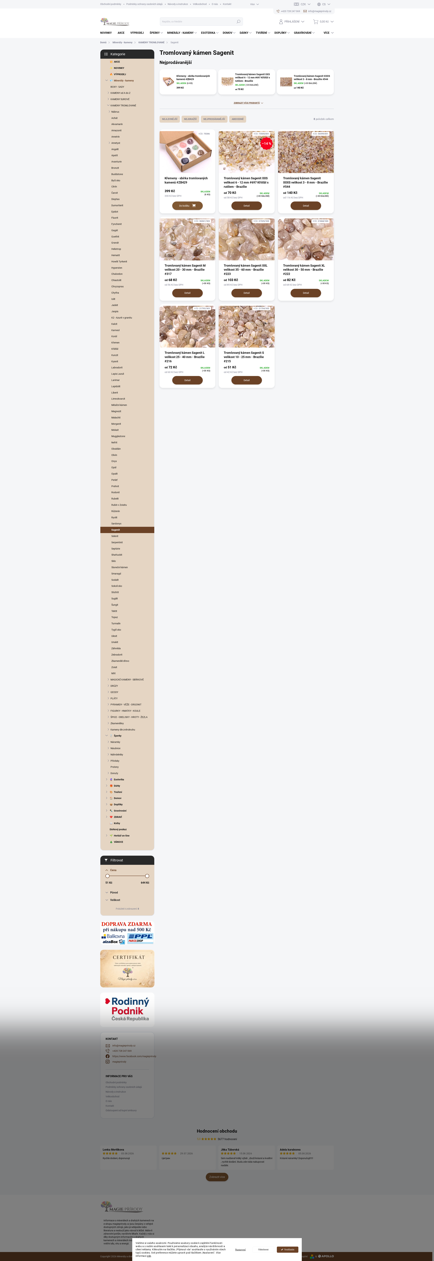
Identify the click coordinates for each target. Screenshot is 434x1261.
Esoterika (119, 779)
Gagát (114, 230)
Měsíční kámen (119, 405)
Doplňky (118, 804)
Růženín (115, 511)
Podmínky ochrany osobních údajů (144, 4)
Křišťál (114, 349)
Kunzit (114, 355)
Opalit (114, 473)
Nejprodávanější (214, 119)
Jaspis (114, 311)
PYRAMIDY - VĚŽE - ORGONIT (126, 704)
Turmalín (116, 623)
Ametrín (115, 136)
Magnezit (116, 411)
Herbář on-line (122, 835)
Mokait (115, 430)
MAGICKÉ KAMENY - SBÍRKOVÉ (127, 679)
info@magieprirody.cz (123, 1045)
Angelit (115, 149)
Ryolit (114, 517)
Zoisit (114, 667)
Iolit (113, 299)
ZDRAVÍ (118, 817)
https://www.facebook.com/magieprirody (134, 1056)
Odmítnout (263, 1249)
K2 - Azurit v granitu (121, 317)
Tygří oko (116, 629)
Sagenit (115, 529)
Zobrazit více (217, 1177)
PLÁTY (114, 698)
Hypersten (116, 267)
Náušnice (115, 748)
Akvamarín (117, 124)
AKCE (117, 61)
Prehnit (115, 486)
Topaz (114, 617)
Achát (114, 118)
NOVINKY (119, 68)
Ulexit (114, 636)
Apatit (114, 155)
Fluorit (114, 217)
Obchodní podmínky (110, 4)
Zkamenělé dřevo (120, 661)
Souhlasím (289, 1249)
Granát (115, 242)
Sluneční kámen (119, 567)
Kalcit (114, 324)
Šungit (114, 604)
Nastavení (240, 1249)
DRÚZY (114, 686)
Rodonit (115, 492)
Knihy (117, 823)
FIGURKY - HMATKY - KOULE (125, 710)
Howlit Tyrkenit (119, 261)
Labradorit (117, 367)
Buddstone (117, 174)
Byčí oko (115, 180)
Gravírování (120, 810)
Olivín (114, 455)
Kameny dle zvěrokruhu (123, 729)
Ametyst (115, 143)
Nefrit (114, 442)
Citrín (114, 186)
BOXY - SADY (117, 86)
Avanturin (116, 161)
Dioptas (115, 199)
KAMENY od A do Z (120, 93)
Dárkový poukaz (118, 829)
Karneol (115, 330)
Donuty (114, 773)
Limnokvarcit (118, 398)
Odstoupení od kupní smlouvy (121, 1110)
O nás (215, 4)
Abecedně (238, 119)
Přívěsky (115, 760)
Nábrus (115, 111)
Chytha (115, 292)
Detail (247, 205)
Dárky (117, 785)
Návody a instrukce (178, 4)
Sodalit (115, 580)
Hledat (238, 21)
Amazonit (116, 130)
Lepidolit (115, 386)
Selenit (114, 536)
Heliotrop (116, 249)
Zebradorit (116, 654)
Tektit (114, 611)
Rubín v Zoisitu (119, 505)
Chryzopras (117, 286)
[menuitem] (107, 33)
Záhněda (116, 648)
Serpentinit (117, 542)
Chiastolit (116, 280)
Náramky (115, 742)
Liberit (114, 392)
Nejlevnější (169, 119)
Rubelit (115, 498)
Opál (113, 467)
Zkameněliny (117, 723)
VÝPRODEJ (120, 74)
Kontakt (227, 4)
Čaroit (114, 192)
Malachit (116, 417)
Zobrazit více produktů (247, 103)
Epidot (114, 211)
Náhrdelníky (117, 754)
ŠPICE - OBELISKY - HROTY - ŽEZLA (129, 717)
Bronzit (115, 168)
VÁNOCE (118, 842)
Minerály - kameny (124, 80)
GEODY (114, 692)
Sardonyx (116, 523)
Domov (117, 798)
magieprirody (119, 1061)
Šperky (117, 735)
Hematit (115, 255)
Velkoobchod (200, 4)
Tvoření (118, 792)
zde (149, 1256)
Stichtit (115, 592)
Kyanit (114, 361)
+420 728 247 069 (122, 1051)
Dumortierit (117, 205)
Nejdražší (190, 119)
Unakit (114, 642)
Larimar (115, 380)
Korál (114, 336)
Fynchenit (116, 224)
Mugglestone (118, 436)
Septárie (115, 548)
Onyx (114, 461)
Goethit (115, 236)
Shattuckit (116, 554)
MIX (113, 673)
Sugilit (114, 598)
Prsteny (115, 767)
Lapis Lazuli (117, 373)
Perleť (114, 480)
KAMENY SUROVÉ (120, 99)
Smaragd (116, 573)
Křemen (115, 342)
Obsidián (116, 448)
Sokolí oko (116, 586)
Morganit (116, 423)
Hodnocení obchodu (217, 1131)
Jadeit (114, 305)
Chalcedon (117, 274)
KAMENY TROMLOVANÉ (123, 105)
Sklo (113, 561)
